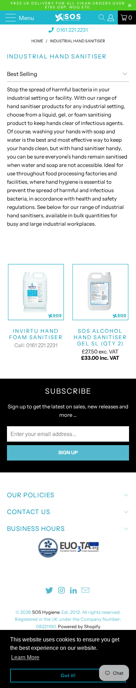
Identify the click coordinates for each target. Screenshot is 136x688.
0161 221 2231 (71, 30)
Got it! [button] (68, 675)
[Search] (102, 17)
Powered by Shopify (79, 626)
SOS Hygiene (45, 612)
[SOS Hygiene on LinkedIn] (74, 590)
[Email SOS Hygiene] (86, 590)
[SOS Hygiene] (68, 17)
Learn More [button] (25, 657)
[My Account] (110, 17)
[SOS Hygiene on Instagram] (61, 590)
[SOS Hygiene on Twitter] (49, 590)
